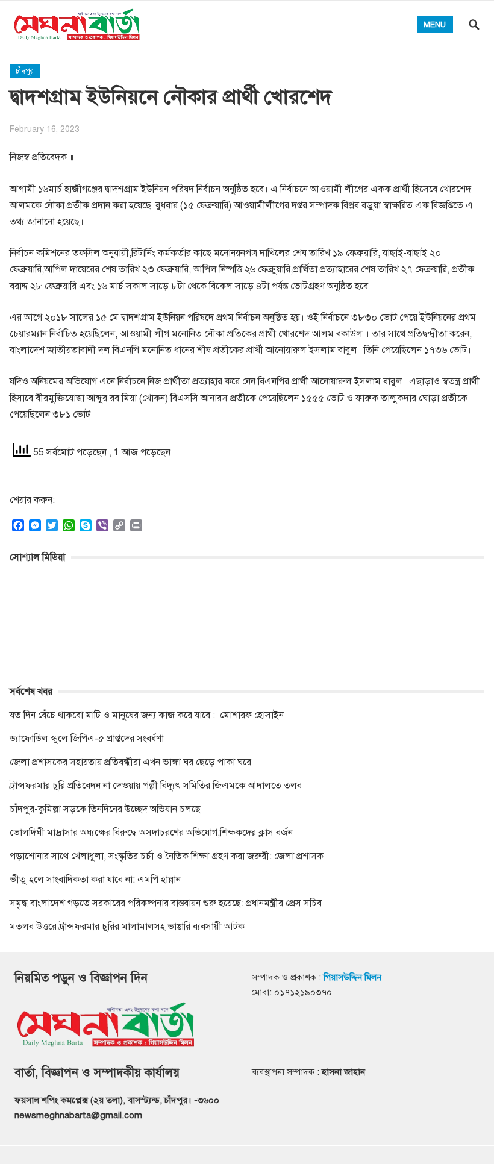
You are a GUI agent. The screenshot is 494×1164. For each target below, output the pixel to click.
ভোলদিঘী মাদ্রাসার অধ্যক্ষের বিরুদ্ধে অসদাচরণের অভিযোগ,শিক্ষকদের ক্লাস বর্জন (151, 833)
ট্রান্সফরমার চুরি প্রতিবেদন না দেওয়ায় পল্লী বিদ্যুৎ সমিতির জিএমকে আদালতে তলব (156, 786)
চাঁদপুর (25, 71)
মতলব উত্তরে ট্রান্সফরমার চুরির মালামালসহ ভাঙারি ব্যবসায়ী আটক (127, 927)
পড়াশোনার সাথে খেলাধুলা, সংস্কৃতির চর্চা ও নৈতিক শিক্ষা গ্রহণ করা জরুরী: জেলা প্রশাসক (167, 856)
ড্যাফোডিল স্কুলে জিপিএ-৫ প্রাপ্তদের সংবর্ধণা (87, 739)
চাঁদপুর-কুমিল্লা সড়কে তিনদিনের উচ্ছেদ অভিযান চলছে (105, 809)
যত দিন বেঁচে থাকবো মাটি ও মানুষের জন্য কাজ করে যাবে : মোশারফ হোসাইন (147, 715)
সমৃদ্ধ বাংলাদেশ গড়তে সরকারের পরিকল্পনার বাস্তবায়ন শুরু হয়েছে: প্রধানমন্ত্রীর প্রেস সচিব (166, 903)
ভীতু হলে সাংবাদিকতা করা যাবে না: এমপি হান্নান (95, 880)
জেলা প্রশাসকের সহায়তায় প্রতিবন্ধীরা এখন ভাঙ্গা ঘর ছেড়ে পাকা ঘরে (130, 762)
